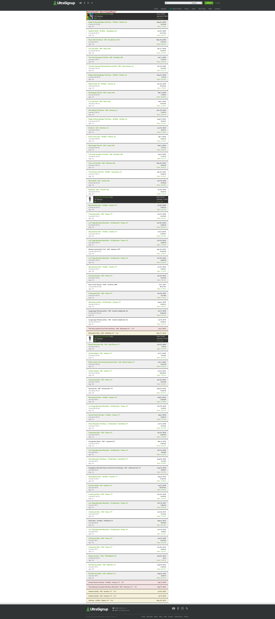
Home (156, 9)
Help (210, 9)
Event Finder (175, 9)
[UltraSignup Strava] (92, 3)
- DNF (111, 328)
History (159, 18)
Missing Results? (92, 12)
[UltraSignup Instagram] (88, 3)
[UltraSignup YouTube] (81, 3)
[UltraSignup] (64, 3)
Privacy (186, 616)
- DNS (103, 333)
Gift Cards (201, 9)
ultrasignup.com (124, 610)
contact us (122, 608)
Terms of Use (178, 616)
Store (193, 9)
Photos (98, 18)
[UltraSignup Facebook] (84, 3)
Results (163, 9)
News (187, 9)
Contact (217, 9)
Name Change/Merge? (108, 12)
